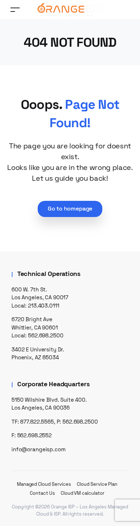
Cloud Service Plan (97, 484)
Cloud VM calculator (82, 493)
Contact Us (42, 493)
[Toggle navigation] (15, 9)
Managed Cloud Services (44, 484)
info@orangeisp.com (38, 449)
